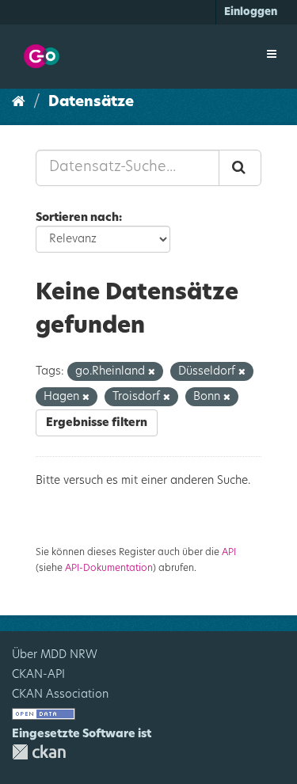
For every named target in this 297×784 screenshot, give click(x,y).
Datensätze (91, 102)
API (229, 552)
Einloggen (250, 12)
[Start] (18, 102)
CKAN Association (60, 694)
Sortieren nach (77, 217)
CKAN (39, 752)
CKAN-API (38, 674)
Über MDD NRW (54, 654)
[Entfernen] (151, 371)
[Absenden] (240, 168)
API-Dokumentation (109, 568)
